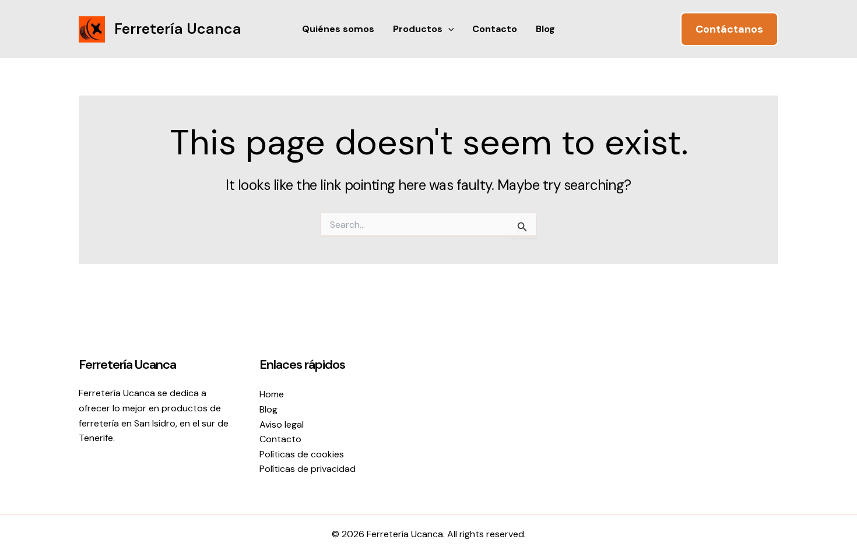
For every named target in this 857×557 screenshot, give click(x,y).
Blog (545, 29)
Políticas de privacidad (307, 469)
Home (271, 394)
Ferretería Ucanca (177, 28)
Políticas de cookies (301, 454)
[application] (448, 29)
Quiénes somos (338, 29)
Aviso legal (281, 424)
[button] (729, 29)
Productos (417, 29)
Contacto (494, 29)
